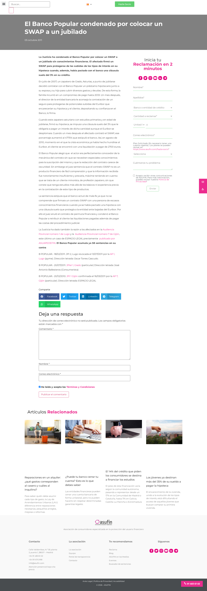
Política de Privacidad (103, 581)
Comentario (46, 329)
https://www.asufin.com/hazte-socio (150, 149)
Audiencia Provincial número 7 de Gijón (97, 234)
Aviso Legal (87, 581)
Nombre (44, 364)
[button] (3, 3)
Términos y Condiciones (80, 387)
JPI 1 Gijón (72, 276)
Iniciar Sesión (104, 3)
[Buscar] (11, 10)
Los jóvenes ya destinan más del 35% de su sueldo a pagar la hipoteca (163, 481)
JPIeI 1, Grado (73, 265)
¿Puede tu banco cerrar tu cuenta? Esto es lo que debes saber (81, 481)
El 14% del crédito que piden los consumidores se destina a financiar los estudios (124, 475)
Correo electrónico (50, 374)
